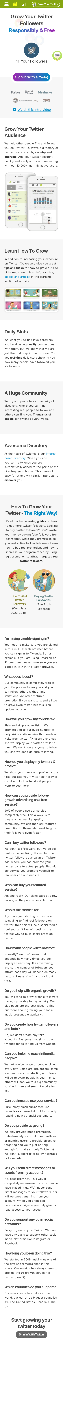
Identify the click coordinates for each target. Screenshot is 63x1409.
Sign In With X (31, 77)
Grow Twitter (47, 4)
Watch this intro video (34, 110)
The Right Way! (40, 513)
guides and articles (17, 276)
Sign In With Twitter (31, 1334)
